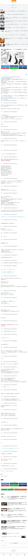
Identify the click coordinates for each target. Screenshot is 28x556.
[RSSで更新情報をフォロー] (20, 489)
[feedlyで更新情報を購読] (7, 489)
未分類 (2, 479)
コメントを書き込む (14, 543)
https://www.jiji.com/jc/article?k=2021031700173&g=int (9, 100)
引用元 (26, 74)
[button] (26, 256)
